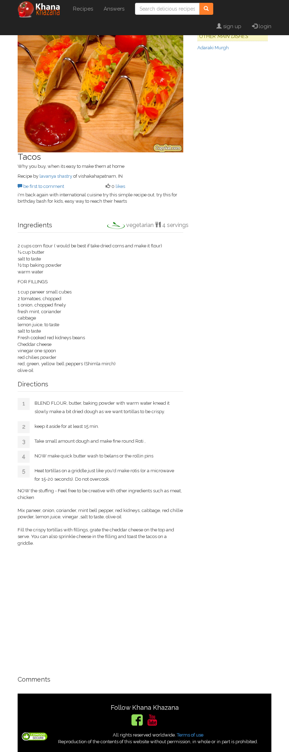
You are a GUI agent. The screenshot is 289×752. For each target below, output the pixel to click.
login (264, 26)
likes (120, 186)
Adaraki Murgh (213, 47)
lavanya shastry (55, 176)
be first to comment (43, 186)
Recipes (83, 9)
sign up (231, 26)
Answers (114, 9)
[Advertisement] (100, 611)
